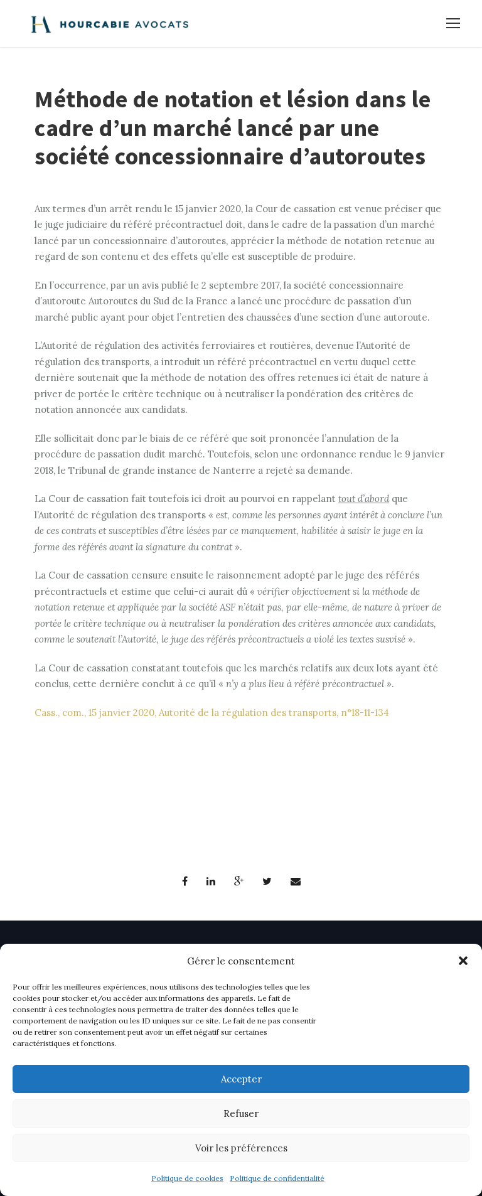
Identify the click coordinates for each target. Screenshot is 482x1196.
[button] (463, 960)
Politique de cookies (187, 1178)
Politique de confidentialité (277, 1178)
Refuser (241, 1113)
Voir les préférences (241, 1148)
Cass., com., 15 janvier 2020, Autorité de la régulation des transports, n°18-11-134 (212, 712)
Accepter (241, 1079)
